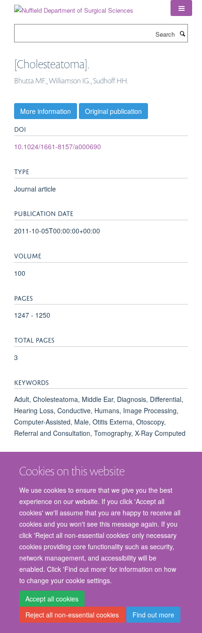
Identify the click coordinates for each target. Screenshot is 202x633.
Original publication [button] (113, 111)
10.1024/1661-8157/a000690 (57, 146)
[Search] (182, 33)
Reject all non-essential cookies (72, 614)
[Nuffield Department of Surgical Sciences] (73, 6)
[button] (181, 8)
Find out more (153, 614)
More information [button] (45, 111)
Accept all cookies (51, 598)
